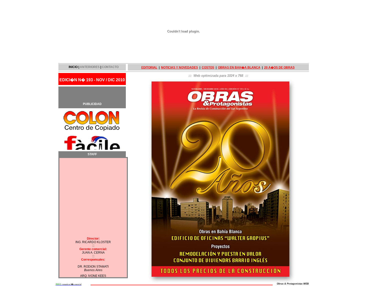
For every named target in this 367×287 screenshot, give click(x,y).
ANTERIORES (90, 67)
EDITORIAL (149, 67)
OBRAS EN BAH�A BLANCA (239, 67)
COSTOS (208, 67)
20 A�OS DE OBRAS (279, 67)
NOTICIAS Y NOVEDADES (179, 67)
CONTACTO (110, 67)
